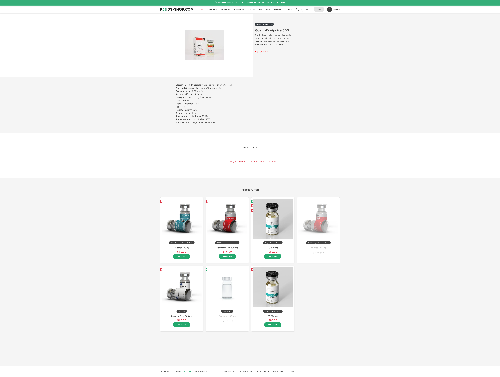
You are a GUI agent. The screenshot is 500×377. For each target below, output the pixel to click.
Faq (260, 9)
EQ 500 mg (273, 316)
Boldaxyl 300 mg (181, 248)
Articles (291, 371)
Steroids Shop (185, 371)
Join (319, 9)
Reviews (277, 9)
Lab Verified (225, 9)
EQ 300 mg (273, 248)
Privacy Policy (246, 371)
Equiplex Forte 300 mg (181, 316)
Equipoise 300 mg (227, 316)
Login (307, 9)
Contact (288, 9)
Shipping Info (263, 371)
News (268, 9)
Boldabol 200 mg (318, 248)
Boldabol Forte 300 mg (227, 248)
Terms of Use (229, 371)
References (278, 371)
